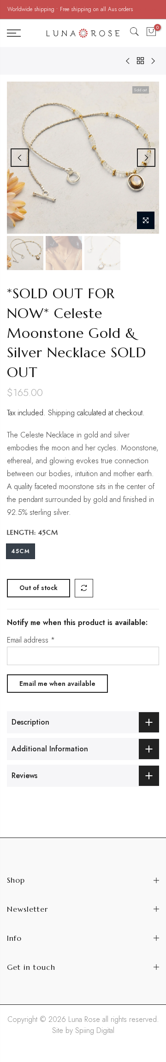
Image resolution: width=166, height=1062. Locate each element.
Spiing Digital (94, 1030)
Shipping (61, 412)
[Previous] (20, 157)
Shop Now (147, 9)
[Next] (146, 157)
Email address (31, 640)
